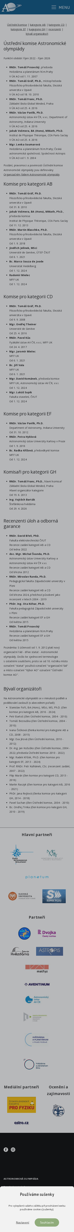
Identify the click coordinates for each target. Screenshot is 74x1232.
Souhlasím (47, 1222)
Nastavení (22, 1222)
